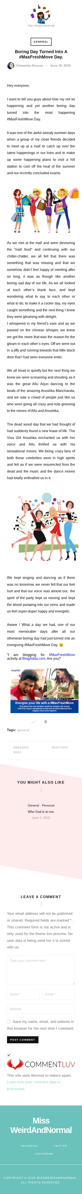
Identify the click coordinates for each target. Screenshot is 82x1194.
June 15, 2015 (60, 65)
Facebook (29, 1146)
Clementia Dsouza (29, 65)
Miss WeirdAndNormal (41, 1125)
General (41, 41)
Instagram (44, 1153)
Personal (48, 805)
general (23, 730)
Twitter (60, 1146)
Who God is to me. (41, 812)
